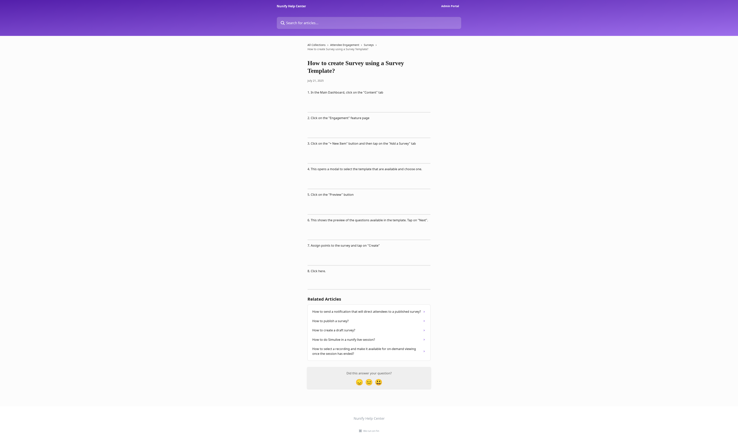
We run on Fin (371, 431)
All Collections (317, 45)
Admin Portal (450, 6)
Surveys (369, 45)
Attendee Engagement (344, 45)
